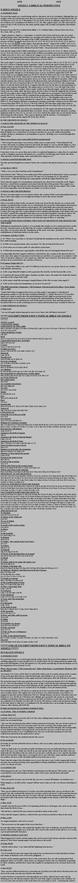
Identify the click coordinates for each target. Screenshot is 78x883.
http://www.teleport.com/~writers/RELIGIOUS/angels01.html (25, 139)
